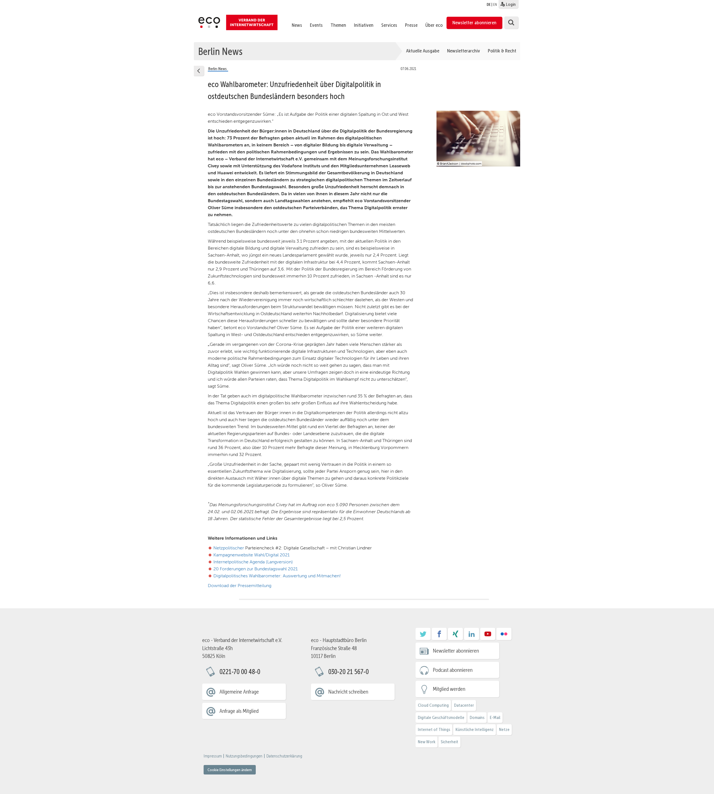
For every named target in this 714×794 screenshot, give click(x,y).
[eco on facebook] (439, 636)
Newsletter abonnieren (474, 22)
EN (495, 4)
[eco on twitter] (423, 636)
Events (316, 25)
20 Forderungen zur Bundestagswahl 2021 (255, 568)
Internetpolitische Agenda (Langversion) (253, 561)
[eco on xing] (455, 636)
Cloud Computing (433, 705)
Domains (477, 717)
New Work (426, 741)
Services (389, 25)
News (297, 25)
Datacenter (464, 705)
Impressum (213, 756)
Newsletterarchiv (463, 51)
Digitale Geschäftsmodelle (441, 717)
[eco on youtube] (487, 636)
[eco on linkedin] (471, 636)
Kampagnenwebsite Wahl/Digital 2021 (251, 554)
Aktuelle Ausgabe (422, 51)
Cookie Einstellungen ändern (230, 770)
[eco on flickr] (504, 636)
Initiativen (363, 25)
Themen (338, 25)
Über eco (434, 25)
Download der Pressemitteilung (239, 585)
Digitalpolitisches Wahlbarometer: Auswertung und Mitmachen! (277, 575)
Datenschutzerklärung (284, 756)
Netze (504, 729)
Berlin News (220, 51)
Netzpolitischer (228, 548)
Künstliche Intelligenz (474, 729)
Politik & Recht (502, 51)
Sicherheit (449, 741)
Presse (411, 25)
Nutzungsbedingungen (244, 756)
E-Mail (495, 717)
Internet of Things (434, 729)
